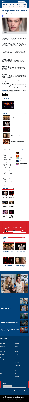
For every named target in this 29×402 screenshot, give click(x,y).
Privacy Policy (15, 399)
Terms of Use (19, 399)
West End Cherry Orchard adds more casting (20, 266)
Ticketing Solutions (17, 379)
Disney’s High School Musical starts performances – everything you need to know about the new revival (8, 252)
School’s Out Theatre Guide (16, 6)
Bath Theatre (2, 348)
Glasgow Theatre (2, 346)
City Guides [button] (18, 4)
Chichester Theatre (3, 351)
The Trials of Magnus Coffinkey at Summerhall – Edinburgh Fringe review (8, 266)
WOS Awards (9, 6)
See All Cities (2, 360)
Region (14, 230)
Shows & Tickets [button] (5, 4)
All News (16, 370)
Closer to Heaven (15, 34)
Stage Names (16, 373)
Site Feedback (17, 376)
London (1, 373)
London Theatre (2, 343)
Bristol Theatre (17, 354)
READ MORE (23, 237)
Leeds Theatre (2, 354)
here (14, 91)
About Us (16, 378)
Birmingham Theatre (3, 349)
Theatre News (4, 9)
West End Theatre (17, 348)
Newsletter (4, 6)
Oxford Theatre (17, 367)
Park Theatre (21, 155)
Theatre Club (24, 4)
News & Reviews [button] (12, 4)
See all (26, 98)
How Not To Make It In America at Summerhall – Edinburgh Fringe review (20, 252)
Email (5, 230)
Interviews (16, 346)
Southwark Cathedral (22, 164)
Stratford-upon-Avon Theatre (4, 359)
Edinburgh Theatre (17, 359)
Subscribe (23, 230)
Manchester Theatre (3, 357)
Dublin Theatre (17, 357)
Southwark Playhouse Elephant (23, 161)
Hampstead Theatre (22, 158)
